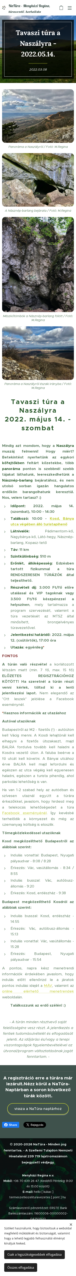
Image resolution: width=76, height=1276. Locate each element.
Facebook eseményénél (24, 813)
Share (13, 1124)
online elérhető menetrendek (38, 991)
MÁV (48, 985)
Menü (69, 8)
